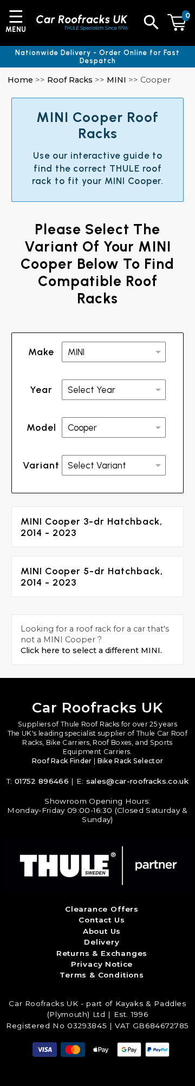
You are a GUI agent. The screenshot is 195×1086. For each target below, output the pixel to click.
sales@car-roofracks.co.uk (137, 781)
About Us (102, 931)
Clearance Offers (102, 909)
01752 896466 (42, 781)
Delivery (102, 942)
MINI (116, 80)
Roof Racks (70, 80)
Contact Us (102, 919)
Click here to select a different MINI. (91, 650)
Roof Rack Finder (62, 761)
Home (20, 80)
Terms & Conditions (102, 974)
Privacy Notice (102, 964)
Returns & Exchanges (102, 953)
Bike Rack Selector (131, 761)
